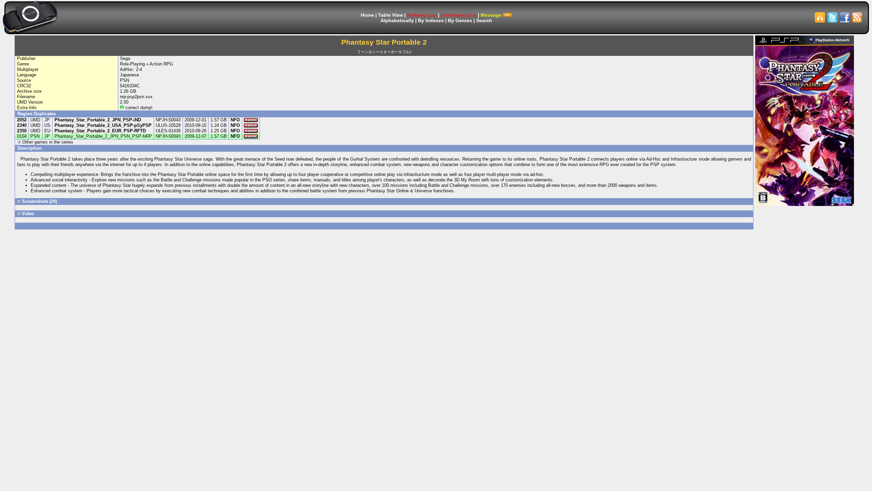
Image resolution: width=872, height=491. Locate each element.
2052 (22, 119)
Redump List (422, 15)
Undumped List (459, 15)
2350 (22, 130)
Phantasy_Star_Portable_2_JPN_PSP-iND (97, 119)
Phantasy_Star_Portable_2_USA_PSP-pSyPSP (103, 125)
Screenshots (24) (38, 201)
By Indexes (431, 20)
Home (367, 15)
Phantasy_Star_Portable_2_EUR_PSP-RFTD (100, 130)
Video (27, 213)
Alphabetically (397, 20)
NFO (235, 119)
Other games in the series (47, 142)
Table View (390, 15)
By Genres (460, 20)
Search (484, 20)
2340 (22, 125)
